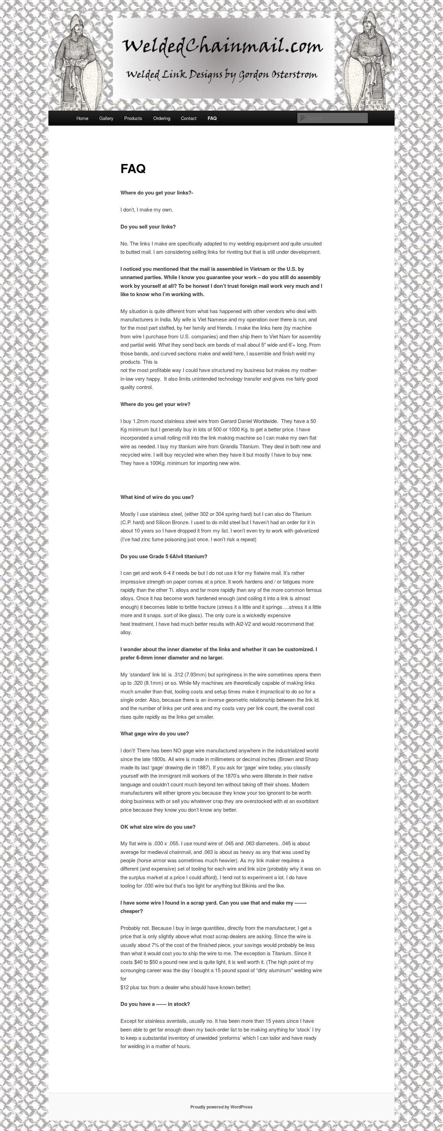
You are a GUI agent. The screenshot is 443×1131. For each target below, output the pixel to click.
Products (133, 118)
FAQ (212, 118)
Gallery (106, 118)
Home (82, 118)
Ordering (161, 118)
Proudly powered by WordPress (221, 1107)
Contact (189, 118)
